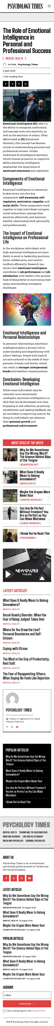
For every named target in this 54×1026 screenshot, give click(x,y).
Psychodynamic (28, 538)
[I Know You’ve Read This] (10, 535)
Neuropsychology (29, 465)
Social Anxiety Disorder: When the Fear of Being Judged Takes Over (24, 617)
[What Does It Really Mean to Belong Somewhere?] (10, 476)
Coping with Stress (15, 648)
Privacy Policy (38, 1010)
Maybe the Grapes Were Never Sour (35, 493)
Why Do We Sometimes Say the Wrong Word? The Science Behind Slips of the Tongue (35, 455)
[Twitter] (12, 84)
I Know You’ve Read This (35, 533)
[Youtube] (17, 726)
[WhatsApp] (26, 84)
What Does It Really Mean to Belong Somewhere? (32, 475)
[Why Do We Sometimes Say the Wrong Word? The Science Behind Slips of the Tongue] (10, 454)
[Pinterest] (19, 84)
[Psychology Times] (5, 64)
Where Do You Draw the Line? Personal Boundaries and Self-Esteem (22, 634)
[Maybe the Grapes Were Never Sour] (10, 495)
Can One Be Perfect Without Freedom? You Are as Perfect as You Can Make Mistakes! (34, 513)
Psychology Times (28, 64)
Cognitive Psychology (31, 500)
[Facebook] (6, 84)
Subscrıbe (25, 1004)
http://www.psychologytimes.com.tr (19, 715)
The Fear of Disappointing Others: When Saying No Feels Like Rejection (26, 676)
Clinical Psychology (30, 523)
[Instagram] (12, 726)
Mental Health (28, 483)
